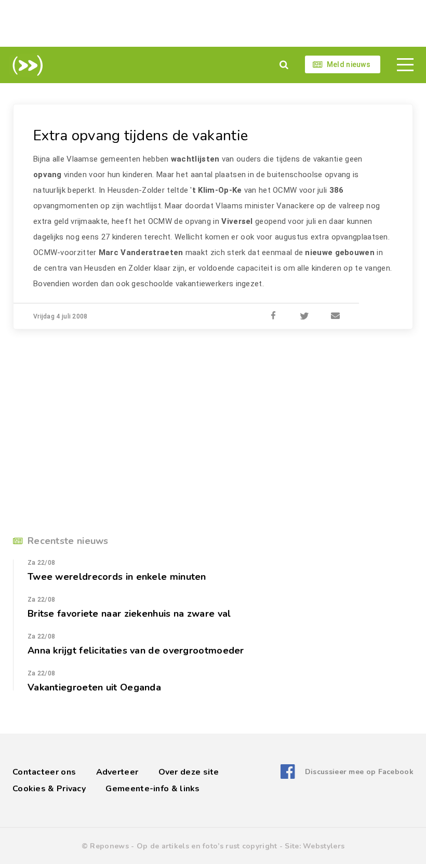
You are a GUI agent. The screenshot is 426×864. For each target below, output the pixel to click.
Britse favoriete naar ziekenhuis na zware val (129, 613)
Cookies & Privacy (49, 788)
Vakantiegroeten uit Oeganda (94, 687)
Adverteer (117, 772)
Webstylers (323, 846)
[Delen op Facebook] (273, 316)
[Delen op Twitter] (304, 316)
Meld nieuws (348, 64)
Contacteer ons (44, 772)
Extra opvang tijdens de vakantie (140, 135)
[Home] (26, 65)
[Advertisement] (213, 23)
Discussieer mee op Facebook (359, 772)
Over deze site (188, 772)
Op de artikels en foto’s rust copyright (207, 846)
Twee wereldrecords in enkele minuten (117, 576)
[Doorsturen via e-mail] (335, 316)
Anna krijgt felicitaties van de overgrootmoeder (136, 650)
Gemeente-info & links (152, 788)
